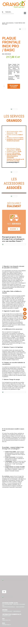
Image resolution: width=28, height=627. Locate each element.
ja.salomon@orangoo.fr (13, 162)
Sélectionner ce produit (14, 86)
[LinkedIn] (25, 313)
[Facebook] (25, 309)
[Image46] (14, 96)
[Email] (25, 317)
